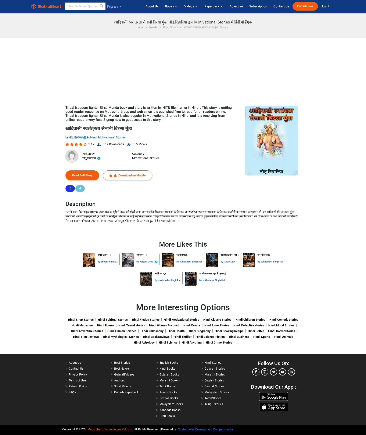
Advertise (236, 6)
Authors (119, 380)
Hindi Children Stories (250, 319)
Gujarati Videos (124, 374)
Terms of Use (77, 380)
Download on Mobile (132, 175)
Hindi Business (239, 336)
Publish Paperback (126, 392)
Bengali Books (168, 398)
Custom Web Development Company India (205, 429)
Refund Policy (78, 386)
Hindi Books (167, 368)
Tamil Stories (213, 398)
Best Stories (122, 362)
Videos (189, 6)
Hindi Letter (256, 331)
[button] (101, 6)
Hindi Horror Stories (281, 331)
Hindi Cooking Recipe (229, 331)
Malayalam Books (171, 404)
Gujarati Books (169, 374)
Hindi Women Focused (164, 325)
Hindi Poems (105, 325)
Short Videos (122, 386)
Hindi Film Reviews (86, 336)
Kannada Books (169, 410)
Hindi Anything (192, 342)
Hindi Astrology (144, 342)
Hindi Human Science (121, 331)
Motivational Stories (145, 158)
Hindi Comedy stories (283, 319)
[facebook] (255, 372)
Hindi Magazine (82, 325)
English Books (168, 362)
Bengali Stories (214, 386)
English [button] (112, 7)
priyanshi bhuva (109, 261)
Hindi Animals (283, 336)
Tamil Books (167, 386)
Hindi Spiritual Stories (113, 319)
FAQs (72, 392)
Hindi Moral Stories (281, 325)
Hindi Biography (200, 331)
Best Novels (122, 368)
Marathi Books (169, 380)
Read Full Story (82, 175)
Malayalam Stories (217, 392)
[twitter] (273, 372)
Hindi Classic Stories (217, 319)
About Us (152, 6)
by (99, 261)
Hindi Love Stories (216, 325)
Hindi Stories (213, 362)
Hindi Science (168, 342)
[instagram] (264, 372)
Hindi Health (176, 331)
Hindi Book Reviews (156, 336)
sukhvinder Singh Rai (191, 261)
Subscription (258, 6)
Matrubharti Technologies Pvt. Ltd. (110, 429)
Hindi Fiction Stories (145, 319)
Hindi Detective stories (248, 325)
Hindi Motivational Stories (108, 137)
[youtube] (282, 372)
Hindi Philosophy (152, 331)
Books (170, 6)
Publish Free (305, 6)
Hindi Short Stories (81, 319)
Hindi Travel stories (131, 325)
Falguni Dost (146, 261)
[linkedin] (291, 372)
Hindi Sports (261, 336)
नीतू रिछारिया (76, 137)
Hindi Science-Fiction (210, 336)
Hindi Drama (191, 325)
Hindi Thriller (182, 336)
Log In (326, 6)
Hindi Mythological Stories (121, 336)
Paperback (212, 6)
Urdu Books (167, 416)
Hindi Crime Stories (219, 342)
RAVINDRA (229, 261)
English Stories (214, 380)
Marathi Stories (215, 374)
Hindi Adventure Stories (87, 331)
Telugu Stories (214, 404)
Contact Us (281, 6)
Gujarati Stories (215, 368)
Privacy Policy (78, 374)
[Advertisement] (183, 69)
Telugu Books (168, 392)
